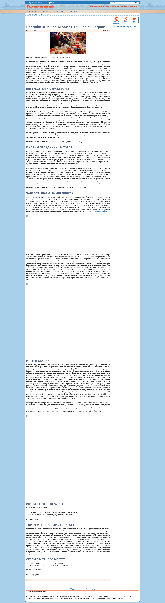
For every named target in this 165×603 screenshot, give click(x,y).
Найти (136, 3)
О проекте (50, 2)
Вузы (134, 22)
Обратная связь (35, 2)
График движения (116, 23)
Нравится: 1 (93, 580)
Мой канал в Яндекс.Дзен (125, 27)
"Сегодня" (37, 31)
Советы (45, 11)
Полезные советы (41, 14)
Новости (32, 11)
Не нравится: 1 (104, 580)
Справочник (73, 11)
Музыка (125, 22)
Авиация (58, 11)
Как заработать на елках (97, 212)
